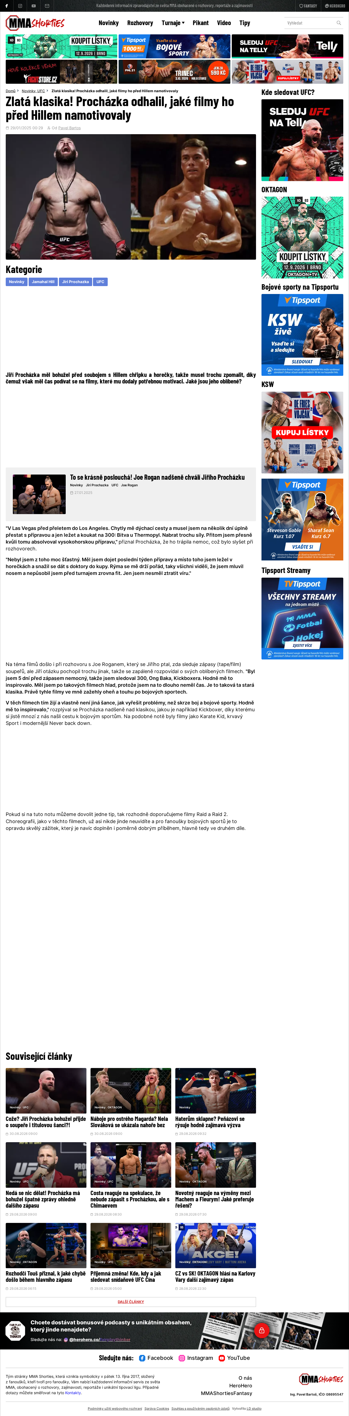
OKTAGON (115, 1107)
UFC (41, 91)
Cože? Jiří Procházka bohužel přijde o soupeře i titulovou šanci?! (46, 1122)
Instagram (200, 1358)
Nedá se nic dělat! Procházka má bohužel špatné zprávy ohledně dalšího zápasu (43, 1199)
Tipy (244, 23)
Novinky (109, 23)
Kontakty (73, 1393)
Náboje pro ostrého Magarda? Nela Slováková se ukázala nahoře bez (129, 1122)
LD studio (254, 1409)
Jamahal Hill (43, 282)
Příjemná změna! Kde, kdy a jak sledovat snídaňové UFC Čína (126, 1277)
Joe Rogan (129, 485)
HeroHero (240, 1386)
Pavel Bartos (69, 128)
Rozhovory (140, 23)
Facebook (160, 1358)
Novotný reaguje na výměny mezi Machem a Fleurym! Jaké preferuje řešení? (214, 1199)
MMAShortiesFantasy (226, 1393)
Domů (11, 91)
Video (224, 23)
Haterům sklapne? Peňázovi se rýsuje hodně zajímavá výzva (210, 1122)
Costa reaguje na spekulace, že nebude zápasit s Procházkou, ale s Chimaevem (130, 1199)
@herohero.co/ (99, 1340)
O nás (245, 1378)
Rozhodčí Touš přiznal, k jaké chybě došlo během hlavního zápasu (46, 1277)
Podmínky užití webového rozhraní (115, 1409)
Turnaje (171, 23)
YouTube (238, 1358)
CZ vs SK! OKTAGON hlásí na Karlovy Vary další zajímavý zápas (215, 1277)
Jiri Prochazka (75, 282)
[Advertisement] (131, 328)
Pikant (201, 23)
